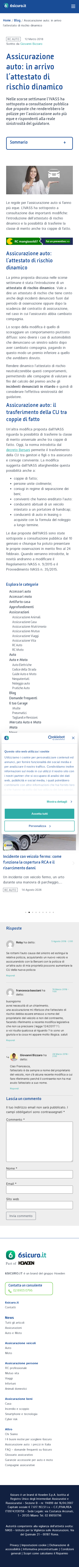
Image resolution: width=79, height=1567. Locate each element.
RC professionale (16, 1368)
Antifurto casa (19, 602)
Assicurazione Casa (24, 622)
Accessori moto (20, 597)
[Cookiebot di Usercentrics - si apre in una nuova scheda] (49, 737)
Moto (13, 728)
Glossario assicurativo (19, 1455)
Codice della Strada (24, 670)
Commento (15, 1119)
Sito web (12, 1199)
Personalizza (37, 826)
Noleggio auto (21, 684)
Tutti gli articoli (14, 1323)
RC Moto (18, 650)
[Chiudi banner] (73, 738)
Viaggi (9, 1378)
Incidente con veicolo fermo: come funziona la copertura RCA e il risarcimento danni (32, 863)
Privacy (14, 1545)
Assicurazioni (19, 613)
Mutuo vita (12, 1373)
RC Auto (13, 39)
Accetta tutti (39, 813)
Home (7, 21)
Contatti (10, 1307)
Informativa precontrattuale (40, 1549)
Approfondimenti (21, 607)
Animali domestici (16, 1389)
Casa (8, 1404)
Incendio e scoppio (17, 1409)
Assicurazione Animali (26, 617)
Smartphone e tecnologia (21, 1414)
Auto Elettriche (22, 665)
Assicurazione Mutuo (26, 631)
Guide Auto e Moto (24, 674)
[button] (5, 863)
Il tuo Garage (18, 704)
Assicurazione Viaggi (25, 636)
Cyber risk (11, 1419)
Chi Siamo (11, 1434)
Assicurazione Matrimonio (29, 627)
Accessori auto (20, 592)
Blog (17, 21)
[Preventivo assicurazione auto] (39, 241)
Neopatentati (20, 679)
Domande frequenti (23, 699)
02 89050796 (53, 1516)
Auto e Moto (18, 660)
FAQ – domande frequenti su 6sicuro (28, 1450)
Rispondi (10, 975)
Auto (12, 655)
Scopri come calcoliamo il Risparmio (46, 1554)
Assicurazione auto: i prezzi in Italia (28, 1445)
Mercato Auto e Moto (25, 723)
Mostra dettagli (57, 801)
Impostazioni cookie (34, 1545)
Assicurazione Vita (24, 641)
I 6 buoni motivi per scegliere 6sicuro (28, 1439)
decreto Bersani (18, 450)
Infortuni (10, 1384)
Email (11, 1183)
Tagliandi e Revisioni (25, 718)
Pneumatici (19, 713)
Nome (11, 1168)
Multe (16, 709)
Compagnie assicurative (20, 1465)
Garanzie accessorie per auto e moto (29, 1460)
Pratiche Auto (21, 688)
